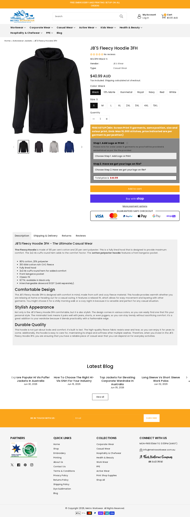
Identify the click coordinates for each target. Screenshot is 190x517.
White (172, 92)
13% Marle (109, 92)
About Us (58, 462)
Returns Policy (60, 479)
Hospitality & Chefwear (108, 453)
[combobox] (90, 16)
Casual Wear (103, 448)
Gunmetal (126, 92)
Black (95, 92)
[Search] (121, 16)
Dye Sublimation (62, 488)
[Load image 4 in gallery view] (69, 146)
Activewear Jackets (22, 40)
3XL (137, 105)
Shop (56, 448)
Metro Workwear (94, 508)
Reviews (81, 235)
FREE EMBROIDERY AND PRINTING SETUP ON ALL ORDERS (95, 4)
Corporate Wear (105, 444)
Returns (66, 235)
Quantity (95, 112)
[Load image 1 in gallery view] (23, 146)
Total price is (106, 177)
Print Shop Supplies (106, 475)
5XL (155, 105)
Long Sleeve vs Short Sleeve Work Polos (161, 379)
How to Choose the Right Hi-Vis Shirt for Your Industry (74, 379)
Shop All (100, 479)
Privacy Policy (60, 475)
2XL (128, 105)
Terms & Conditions (64, 470)
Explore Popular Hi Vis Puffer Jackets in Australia (30, 379)
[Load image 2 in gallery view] (38, 146)
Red (162, 92)
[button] (170, 16)
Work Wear (102, 462)
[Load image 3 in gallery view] (54, 146)
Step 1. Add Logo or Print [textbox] (134, 146)
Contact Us (59, 466)
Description (22, 235)
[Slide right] (82, 147)
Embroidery (59, 453)
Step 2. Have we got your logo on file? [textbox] (117, 164)
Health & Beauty (105, 457)
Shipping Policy (61, 484)
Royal (140, 92)
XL (119, 105)
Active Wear (103, 470)
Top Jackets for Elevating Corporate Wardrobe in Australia (117, 381)
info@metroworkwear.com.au (159, 449)
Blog (55, 493)
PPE (98, 466)
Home (7, 40)
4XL (146, 105)
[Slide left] (13, 147)
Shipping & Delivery (45, 235)
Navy (152, 92)
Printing (57, 457)
